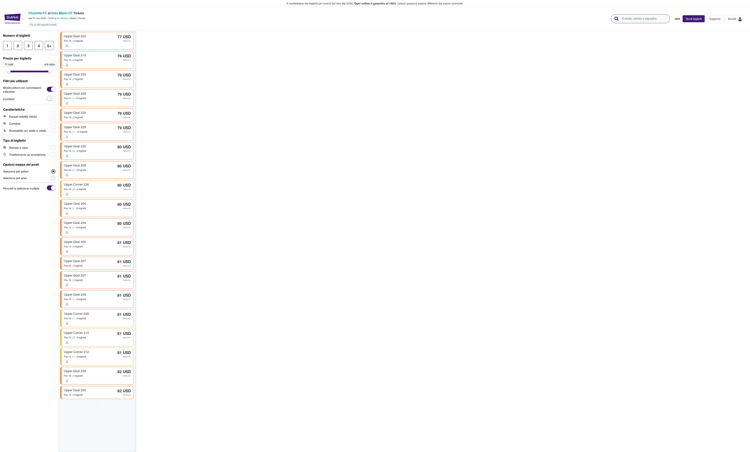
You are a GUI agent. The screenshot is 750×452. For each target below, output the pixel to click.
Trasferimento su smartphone (27, 155)
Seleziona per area (15, 178)
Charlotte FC (37, 13)
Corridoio (8, 99)
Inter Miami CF (61, 13)
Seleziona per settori (16, 171)
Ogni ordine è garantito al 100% (375, 3)
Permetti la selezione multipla (21, 188)
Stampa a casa (18, 147)
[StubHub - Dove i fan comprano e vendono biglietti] (12, 18)
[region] (442, 241)
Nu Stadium (63, 18)
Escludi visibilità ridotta (23, 116)
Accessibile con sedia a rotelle (27, 131)
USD (677, 18)
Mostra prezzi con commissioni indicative (22, 89)
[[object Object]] (51, 89)
